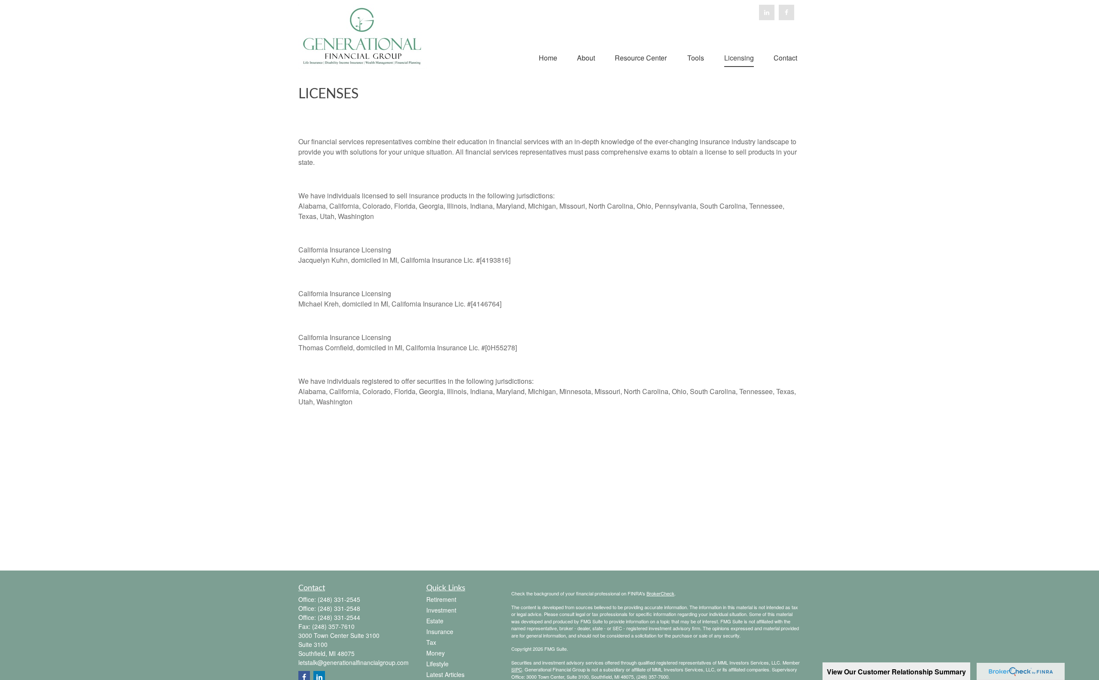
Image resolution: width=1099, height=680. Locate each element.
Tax (431, 642)
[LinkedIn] (766, 12)
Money (435, 653)
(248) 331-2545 (339, 599)
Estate (434, 620)
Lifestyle (437, 663)
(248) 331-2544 (339, 617)
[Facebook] (786, 12)
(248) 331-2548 (339, 608)
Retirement (441, 599)
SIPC (516, 669)
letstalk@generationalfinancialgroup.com (353, 662)
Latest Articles (445, 674)
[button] (548, 57)
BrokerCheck (660, 593)
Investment (441, 610)
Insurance (439, 631)
